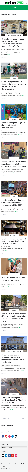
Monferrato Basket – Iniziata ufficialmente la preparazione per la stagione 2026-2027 (12, 202)
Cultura (23, 462)
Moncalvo (14, 235)
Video (8, 462)
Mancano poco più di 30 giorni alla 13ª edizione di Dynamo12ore (13, 125)
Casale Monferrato (14, 35)
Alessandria (14, 274)
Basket (14, 196)
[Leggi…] (9, 54)
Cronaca (18, 462)
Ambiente (22, 463)
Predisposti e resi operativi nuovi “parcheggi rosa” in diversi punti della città (13, 400)
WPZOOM (8, 468)
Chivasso (14, 158)
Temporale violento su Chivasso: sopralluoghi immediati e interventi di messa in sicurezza (14, 163)
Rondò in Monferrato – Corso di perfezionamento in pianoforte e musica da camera (13, 241)
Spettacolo (16, 463)
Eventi (10, 463)
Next (23, 418)
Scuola (2, 463)
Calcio (14, 78)
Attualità (14, 119)
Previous (6, 418)
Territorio (13, 462)
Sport (7, 463)
